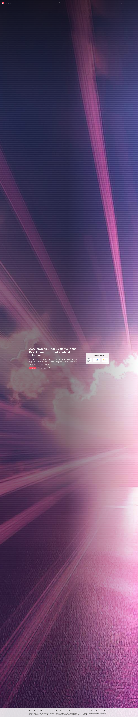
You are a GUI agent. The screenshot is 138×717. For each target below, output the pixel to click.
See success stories (44, 368)
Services (33, 368)
